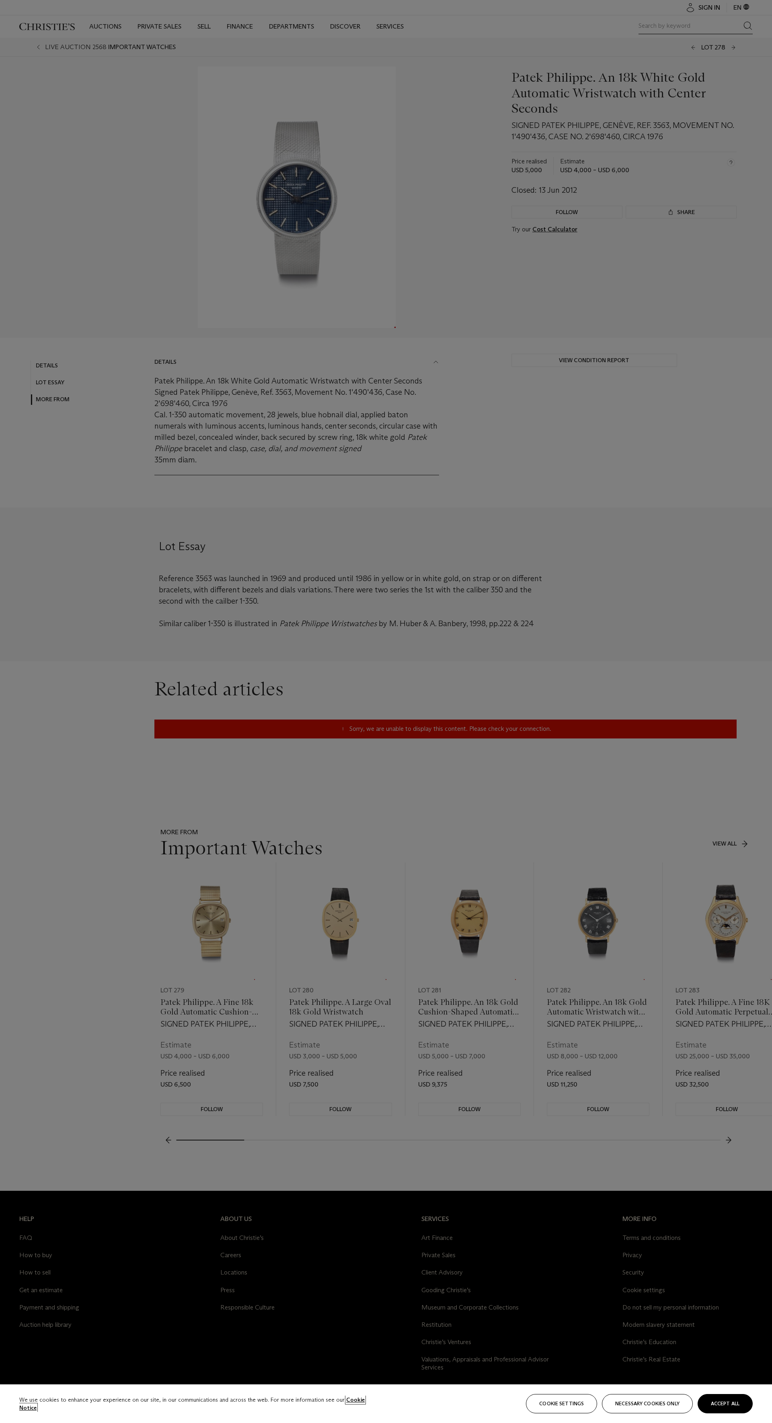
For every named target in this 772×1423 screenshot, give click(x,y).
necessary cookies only (647, 1403)
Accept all (725, 1403)
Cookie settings (561, 1403)
